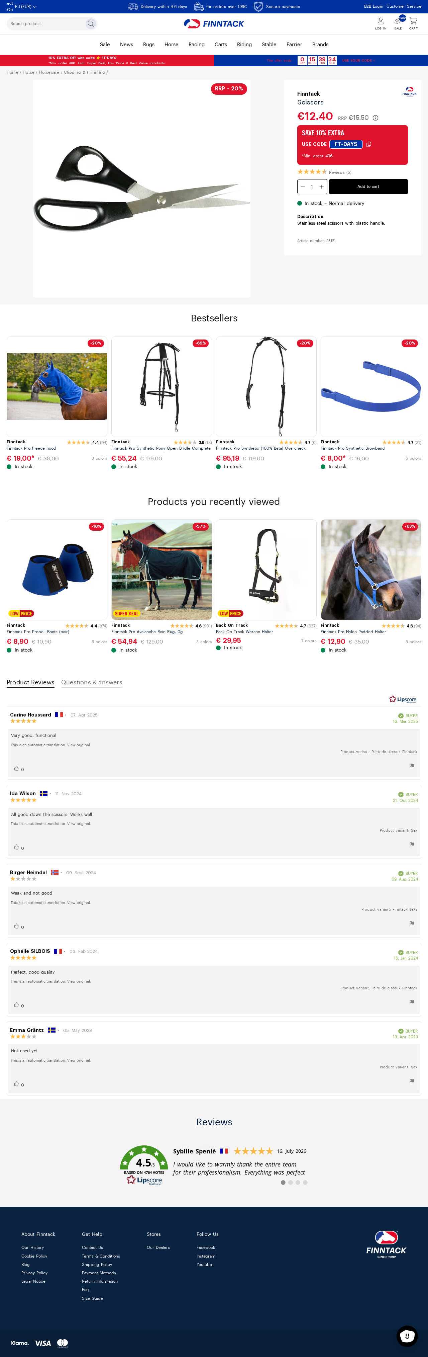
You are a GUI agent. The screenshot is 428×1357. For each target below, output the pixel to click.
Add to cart (368, 186)
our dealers (158, 1248)
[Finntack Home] (214, 24)
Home (12, 72)
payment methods (99, 1273)
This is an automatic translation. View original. (51, 745)
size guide (92, 1298)
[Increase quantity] (321, 186)
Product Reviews (31, 682)
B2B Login (373, 6)
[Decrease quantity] (303, 186)
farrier (294, 44)
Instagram (206, 1256)
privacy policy (34, 1273)
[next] (418, 593)
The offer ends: (279, 60)
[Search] (91, 23)
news (126, 44)
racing (197, 44)
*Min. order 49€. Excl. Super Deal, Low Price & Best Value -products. (107, 60)
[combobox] (52, 23)
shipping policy (97, 1265)
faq (85, 1290)
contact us (92, 1248)
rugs (148, 44)
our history (32, 1248)
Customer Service (404, 6)
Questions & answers (91, 682)
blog (25, 1265)
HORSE (28, 72)
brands (320, 44)
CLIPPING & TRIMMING (84, 72)
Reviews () (340, 172)
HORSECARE (49, 72)
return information (100, 1282)
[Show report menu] (412, 766)
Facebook (206, 1248)
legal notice (33, 1282)
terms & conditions (101, 1256)
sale (105, 44)
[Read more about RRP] (375, 118)
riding (244, 44)
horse (172, 44)
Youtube (204, 1265)
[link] (214, 1165)
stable (269, 44)
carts (221, 44)
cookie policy (34, 1256)
